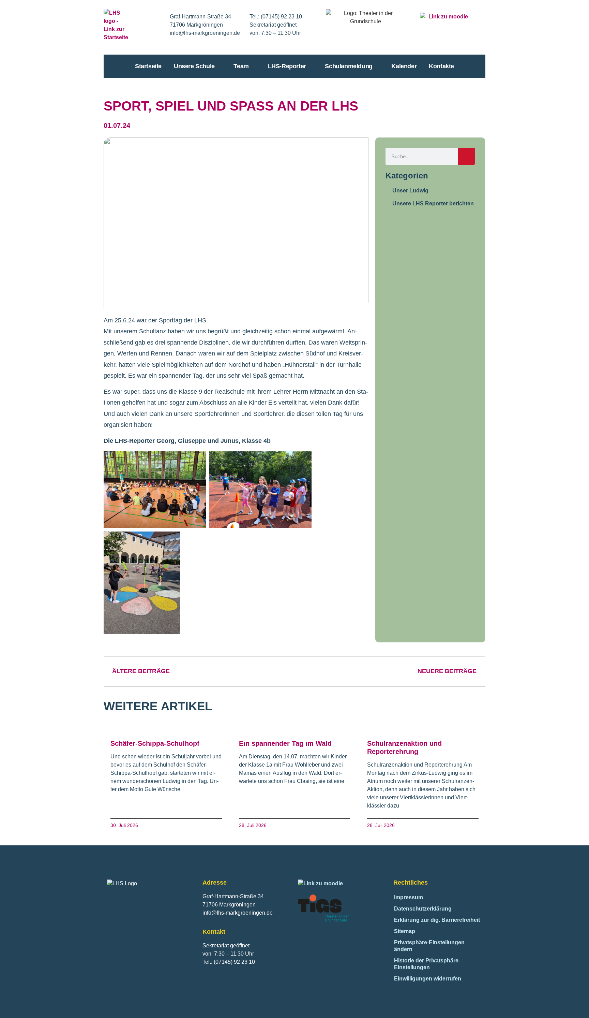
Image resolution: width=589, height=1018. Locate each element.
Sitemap (404, 931)
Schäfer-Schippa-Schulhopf (154, 743)
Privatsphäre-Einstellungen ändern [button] (429, 946)
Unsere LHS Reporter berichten (433, 203)
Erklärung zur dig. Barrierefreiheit (437, 920)
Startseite (148, 66)
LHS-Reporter (287, 66)
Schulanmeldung (348, 66)
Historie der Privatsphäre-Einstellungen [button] (427, 964)
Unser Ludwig (410, 190)
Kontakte (441, 66)
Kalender (404, 66)
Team (240, 66)
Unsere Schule (194, 66)
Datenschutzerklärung (423, 909)
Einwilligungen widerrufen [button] (427, 978)
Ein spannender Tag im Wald (285, 743)
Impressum (408, 897)
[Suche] (466, 156)
